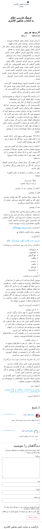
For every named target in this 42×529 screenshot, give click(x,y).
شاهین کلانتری (29, 431)
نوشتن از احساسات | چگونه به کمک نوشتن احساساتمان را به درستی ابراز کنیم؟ (22, 390)
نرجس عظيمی (30, 414)
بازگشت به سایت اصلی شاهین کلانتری (21, 527)
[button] (22, 23)
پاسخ (39, 423)
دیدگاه (37, 456)
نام (38, 481)
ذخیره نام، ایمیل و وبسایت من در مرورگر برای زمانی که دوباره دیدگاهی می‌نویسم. (22, 507)
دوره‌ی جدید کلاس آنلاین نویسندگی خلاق (23, 241)
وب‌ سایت (37, 497)
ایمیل (38, 489)
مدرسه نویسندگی (20, 228)
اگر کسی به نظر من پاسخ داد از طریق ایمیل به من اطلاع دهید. (21, 512)
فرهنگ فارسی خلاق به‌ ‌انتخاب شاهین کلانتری (21, 19)
